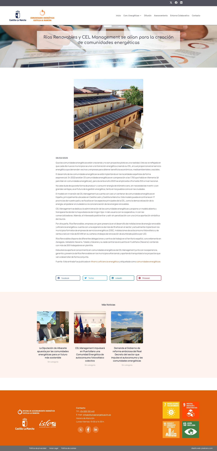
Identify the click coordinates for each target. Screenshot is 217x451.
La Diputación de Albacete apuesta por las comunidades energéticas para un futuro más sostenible (53, 352)
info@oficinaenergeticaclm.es (97, 414)
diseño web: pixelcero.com (202, 448)
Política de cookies (68, 448)
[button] (68, 278)
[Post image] (53, 327)
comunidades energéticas (148, 261)
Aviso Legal (53, 448)
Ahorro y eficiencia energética (105, 261)
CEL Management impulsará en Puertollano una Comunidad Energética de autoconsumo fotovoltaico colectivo (90, 354)
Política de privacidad (37, 448)
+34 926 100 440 (87, 411)
